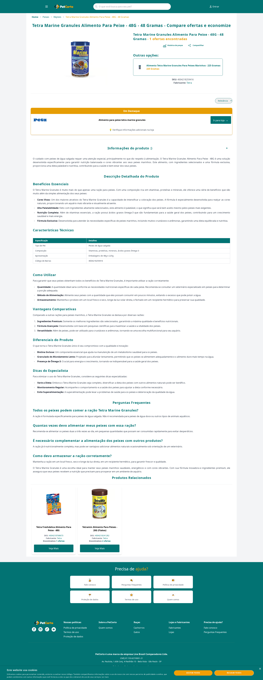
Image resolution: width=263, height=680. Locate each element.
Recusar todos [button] (234, 673)
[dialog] (131, 673)
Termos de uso (71, 632)
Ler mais (105, 677)
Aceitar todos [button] (193, 673)
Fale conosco (210, 627)
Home (35, 16)
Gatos (137, 632)
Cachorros (139, 627)
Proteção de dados (73, 636)
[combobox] (132, 6)
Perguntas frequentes (215, 632)
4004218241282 (102, 535)
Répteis (57, 16)
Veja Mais (54, 548)
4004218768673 (55, 535)
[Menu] (46, 6)
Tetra (189, 82)
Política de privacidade (75, 627)
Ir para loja (220, 120)
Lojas (171, 632)
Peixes (46, 16)
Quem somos (106, 627)
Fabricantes (175, 627)
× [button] (260, 669)
